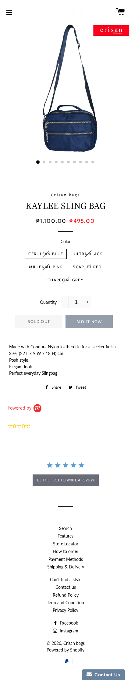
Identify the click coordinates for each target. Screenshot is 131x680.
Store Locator (65, 543)
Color (66, 241)
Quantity (48, 302)
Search (65, 528)
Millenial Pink (45, 266)
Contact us (65, 587)
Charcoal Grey (65, 279)
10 (93, 162)
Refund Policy (66, 595)
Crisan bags (74, 643)
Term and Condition (65, 602)
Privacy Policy (65, 610)
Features (65, 535)
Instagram (68, 630)
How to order (65, 551)
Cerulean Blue (45, 253)
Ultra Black (88, 253)
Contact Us (106, 674)
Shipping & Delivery (65, 566)
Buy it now (89, 321)
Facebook (68, 622)
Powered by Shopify (65, 649)
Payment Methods (65, 559)
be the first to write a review (65, 480)
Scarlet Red (87, 266)
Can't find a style (65, 579)
